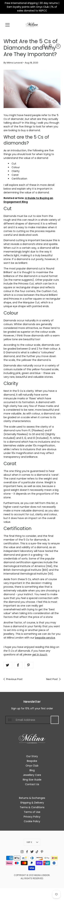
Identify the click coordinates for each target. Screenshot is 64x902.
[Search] (51, 46)
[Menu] (7, 25)
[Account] (44, 46)
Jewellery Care (32, 775)
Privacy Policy (32, 816)
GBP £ (29, 842)
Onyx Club (32, 765)
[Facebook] (18, 665)
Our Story (32, 756)
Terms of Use (32, 812)
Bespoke (32, 761)
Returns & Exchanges (32, 798)
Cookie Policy (32, 821)
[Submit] (55, 720)
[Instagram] (22, 851)
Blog (32, 770)
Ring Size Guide (32, 779)
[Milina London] (32, 25)
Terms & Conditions (32, 807)
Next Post (52, 679)
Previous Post (14, 679)
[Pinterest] (29, 665)
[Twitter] (8, 665)
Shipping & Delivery (32, 802)
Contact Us (32, 784)
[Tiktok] (37, 851)
